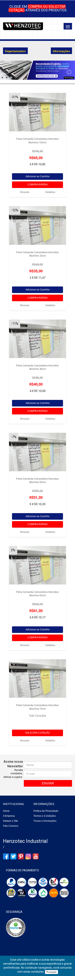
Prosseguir (51, 972)
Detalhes (50, 192)
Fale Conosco (10, 825)
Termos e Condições (44, 816)
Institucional (13, 804)
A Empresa (9, 816)
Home (6, 811)
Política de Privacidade (45, 811)
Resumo (24, 192)
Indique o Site (10, 821)
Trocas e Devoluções (44, 821)
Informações (43, 804)
